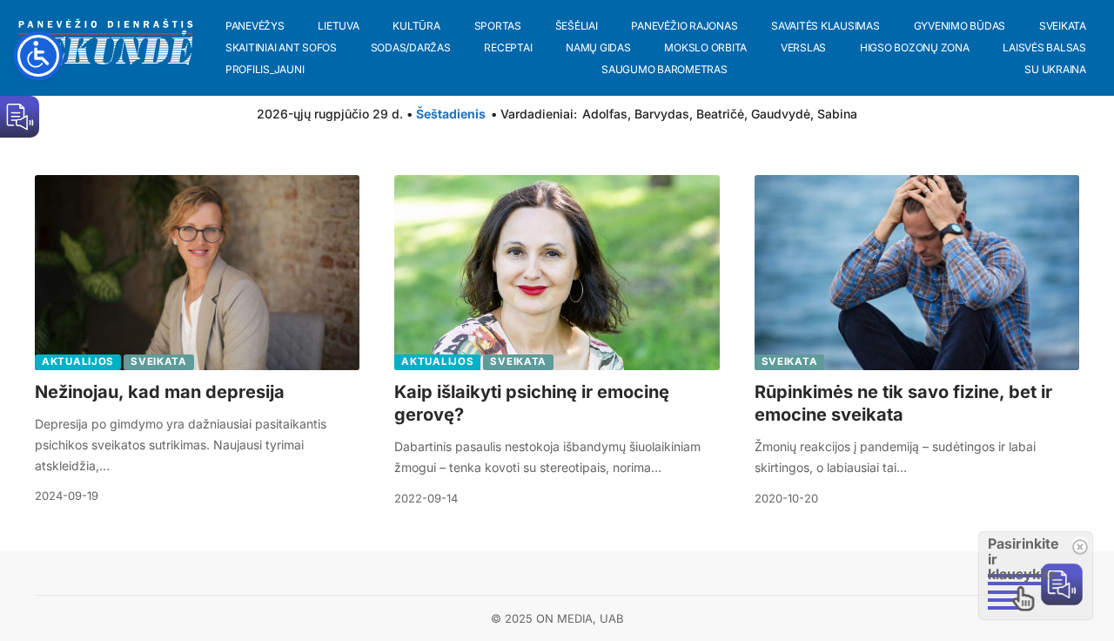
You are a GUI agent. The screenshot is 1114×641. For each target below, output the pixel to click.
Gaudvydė (780, 113)
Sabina (837, 113)
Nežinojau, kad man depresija (160, 391)
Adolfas (604, 113)
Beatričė (720, 113)
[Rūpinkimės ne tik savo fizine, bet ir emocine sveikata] (917, 272)
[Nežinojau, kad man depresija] (197, 272)
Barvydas (661, 113)
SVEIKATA (159, 361)
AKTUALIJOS (78, 361)
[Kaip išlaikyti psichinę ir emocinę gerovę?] (556, 272)
